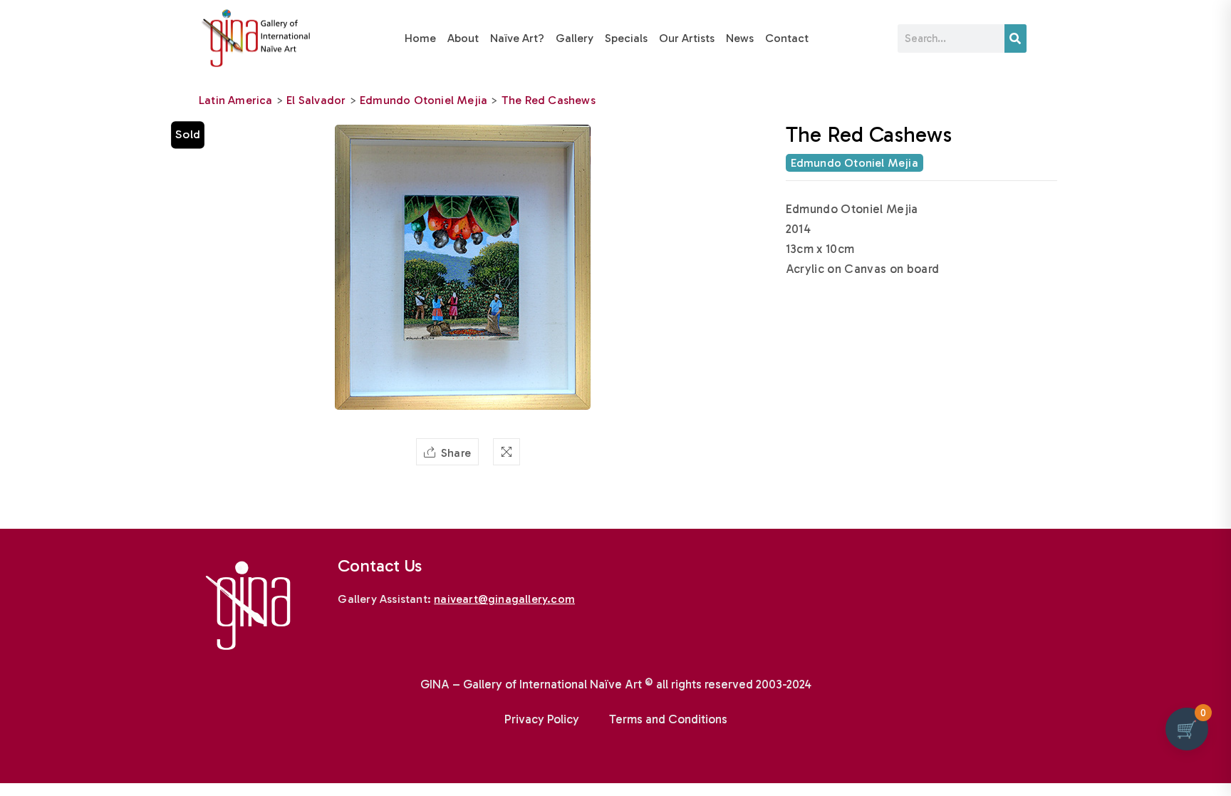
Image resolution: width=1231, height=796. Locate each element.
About (463, 38)
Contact (787, 38)
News (740, 38)
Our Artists (687, 38)
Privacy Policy (541, 719)
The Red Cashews (549, 100)
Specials (626, 38)
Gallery (574, 38)
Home (420, 38)
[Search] (1015, 38)
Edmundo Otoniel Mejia (423, 100)
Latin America (236, 100)
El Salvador (316, 100)
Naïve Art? (517, 38)
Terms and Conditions (668, 719)
